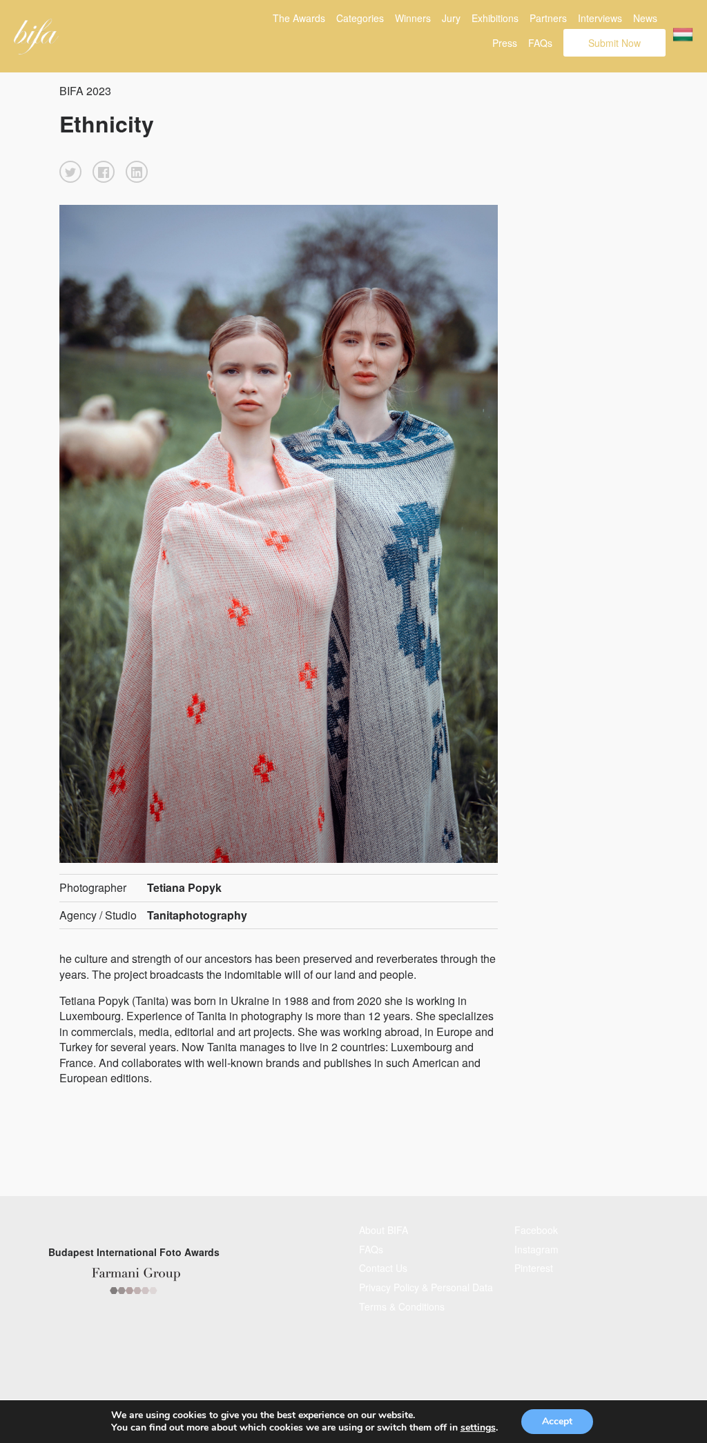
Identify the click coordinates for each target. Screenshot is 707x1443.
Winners (413, 18)
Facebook (536, 1230)
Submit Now (614, 43)
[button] (70, 172)
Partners (548, 18)
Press (504, 43)
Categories (360, 18)
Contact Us (383, 1268)
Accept (557, 1421)
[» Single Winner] (36, 36)
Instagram (536, 1249)
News (645, 18)
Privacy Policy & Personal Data (426, 1287)
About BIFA (383, 1230)
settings (478, 1428)
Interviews (600, 18)
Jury (451, 18)
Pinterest (533, 1268)
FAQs (540, 43)
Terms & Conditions (402, 1306)
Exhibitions (495, 18)
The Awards (299, 18)
